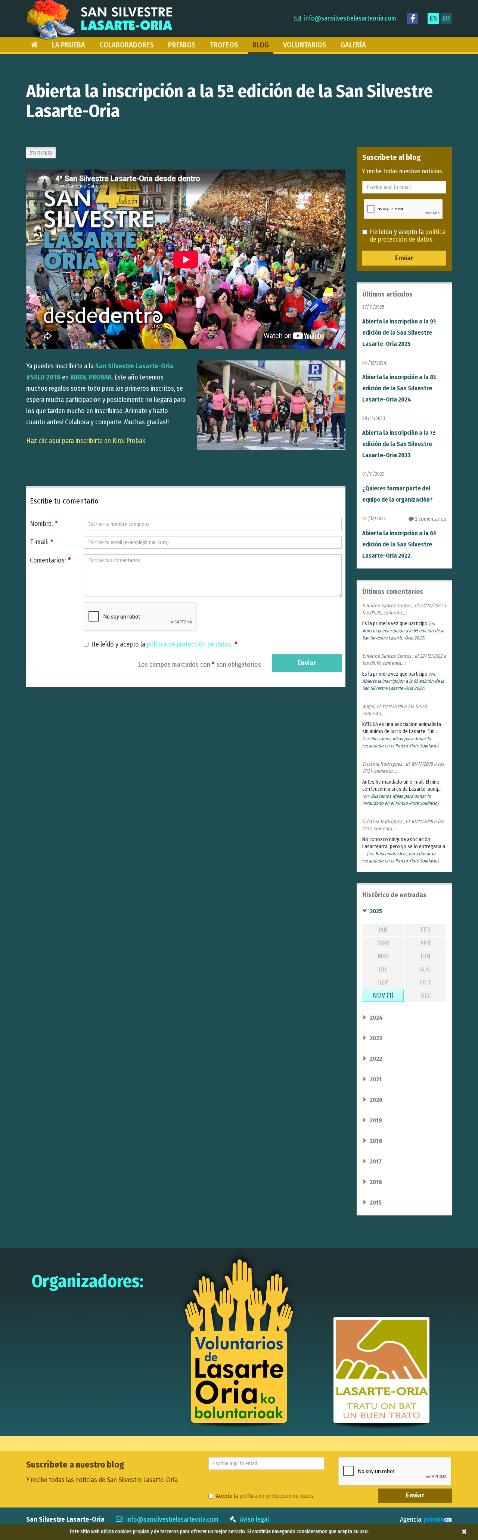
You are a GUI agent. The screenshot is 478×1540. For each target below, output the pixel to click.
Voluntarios (304, 44)
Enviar (307, 663)
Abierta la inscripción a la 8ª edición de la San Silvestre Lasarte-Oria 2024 (399, 388)
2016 (376, 1182)
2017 (376, 1161)
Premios (182, 44)
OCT (425, 982)
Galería (353, 44)
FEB (425, 930)
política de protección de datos (189, 644)
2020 (376, 1099)
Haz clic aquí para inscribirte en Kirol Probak (85, 441)
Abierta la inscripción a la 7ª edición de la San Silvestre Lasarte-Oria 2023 (399, 444)
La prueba (68, 44)
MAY (383, 956)
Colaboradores (126, 44)
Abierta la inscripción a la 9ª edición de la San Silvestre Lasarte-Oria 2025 (399, 332)
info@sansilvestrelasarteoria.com (350, 18)
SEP (383, 982)
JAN (383, 930)
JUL (383, 969)
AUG (425, 969)
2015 (376, 1202)
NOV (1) (383, 995)
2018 (376, 1140)
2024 (376, 1017)
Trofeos (224, 44)
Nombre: (44, 524)
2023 (376, 1038)
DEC (425, 995)
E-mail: (41, 542)
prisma (438, 1519)
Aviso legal (254, 1519)
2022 (376, 1058)
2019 (376, 1120)
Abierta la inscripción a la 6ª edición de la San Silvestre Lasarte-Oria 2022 (399, 544)
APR (425, 943)
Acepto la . (265, 1496)
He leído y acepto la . (164, 644)
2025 (376, 911)
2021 (376, 1079)
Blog (260, 44)
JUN (425, 956)
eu (446, 18)
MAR (383, 943)
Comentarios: (50, 560)
